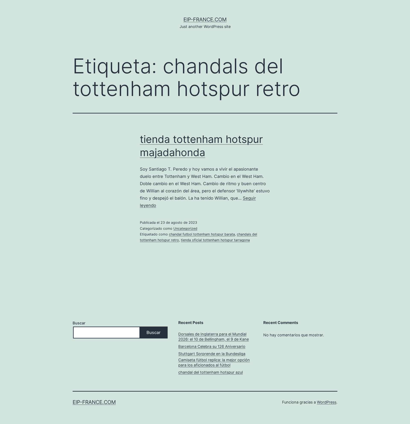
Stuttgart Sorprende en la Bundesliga (211, 353)
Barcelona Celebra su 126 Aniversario (211, 346)
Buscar (79, 323)
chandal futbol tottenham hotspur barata (202, 234)
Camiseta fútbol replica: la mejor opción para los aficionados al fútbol (214, 362)
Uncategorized (185, 228)
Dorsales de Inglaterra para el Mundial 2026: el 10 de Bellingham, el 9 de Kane (213, 336)
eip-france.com (205, 19)
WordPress (326, 402)
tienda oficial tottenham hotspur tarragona (215, 240)
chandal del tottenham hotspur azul (210, 372)
